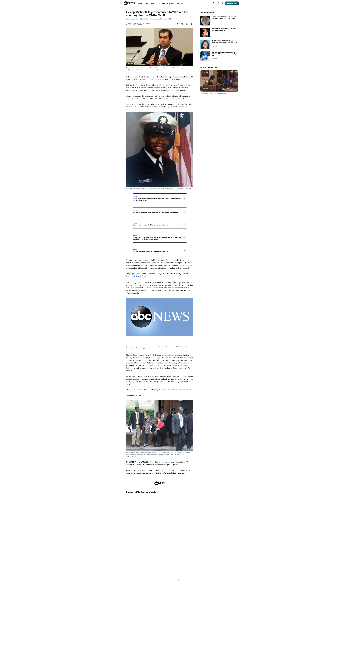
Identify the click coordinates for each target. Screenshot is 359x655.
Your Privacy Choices (218, 579)
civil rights (136, 276)
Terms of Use (208, 579)
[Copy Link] (191, 24)
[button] (120, 3)
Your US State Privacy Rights (154, 579)
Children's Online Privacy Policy (171, 579)
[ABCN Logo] (129, 3)
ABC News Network (133, 579)
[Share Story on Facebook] (177, 24)
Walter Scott (178, 79)
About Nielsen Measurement (197, 579)
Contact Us (227, 579)
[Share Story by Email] (187, 24)
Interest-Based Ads (184, 579)
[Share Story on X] (182, 24)
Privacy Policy (142, 579)
